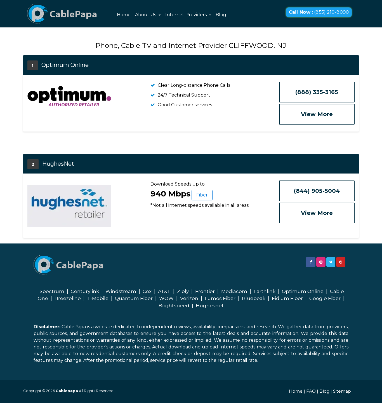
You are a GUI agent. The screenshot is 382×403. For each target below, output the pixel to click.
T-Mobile (98, 298)
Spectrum (52, 291)
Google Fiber (325, 298)
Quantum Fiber (134, 298)
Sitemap (342, 391)
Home (124, 14)
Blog (221, 14)
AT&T (164, 291)
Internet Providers (186, 14)
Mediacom (234, 291)
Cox (147, 291)
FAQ (311, 391)
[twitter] (330, 262)
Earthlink (264, 291)
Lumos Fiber (220, 298)
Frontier (205, 291)
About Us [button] (146, 14)
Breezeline (68, 298)
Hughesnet (210, 305)
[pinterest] (340, 262)
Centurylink (85, 291)
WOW (166, 298)
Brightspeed (174, 305)
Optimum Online (303, 291)
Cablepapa (67, 390)
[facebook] (310, 262)
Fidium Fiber (287, 298)
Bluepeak (253, 298)
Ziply (183, 291)
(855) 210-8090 (318, 12)
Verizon (189, 298)
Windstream (120, 291)
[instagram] (321, 262)
